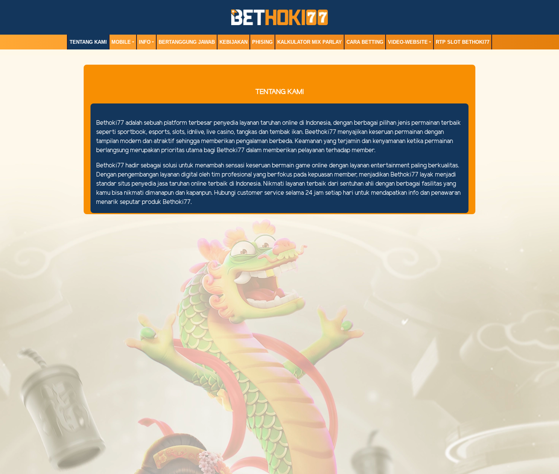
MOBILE (121, 42)
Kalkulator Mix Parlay (309, 42)
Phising (262, 42)
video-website (408, 42)
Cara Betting (364, 42)
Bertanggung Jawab (187, 42)
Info (145, 42)
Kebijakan (233, 42)
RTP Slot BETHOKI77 (462, 42)
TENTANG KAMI (88, 42)
